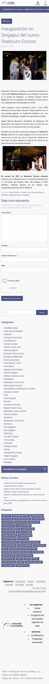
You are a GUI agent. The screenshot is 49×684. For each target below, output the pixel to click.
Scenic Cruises (10, 414)
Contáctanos (37, 635)
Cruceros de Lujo (28, 529)
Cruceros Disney (8, 532)
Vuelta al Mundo (8, 565)
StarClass (8, 433)
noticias (5, 555)
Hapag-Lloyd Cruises (13, 369)
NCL (30, 552)
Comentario (6, 213)
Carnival (18, 519)
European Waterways (13, 357)
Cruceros (27, 519)
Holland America (20, 552)
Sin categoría (10, 427)
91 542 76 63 (39, 588)
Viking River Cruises (13, 453)
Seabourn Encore (15, 195)
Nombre (5, 246)
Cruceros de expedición (11, 529)
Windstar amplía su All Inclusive (16, 492)
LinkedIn (9, 584)
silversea (38, 562)
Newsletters (38, 552)
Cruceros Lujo (26, 192)
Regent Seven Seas (13, 408)
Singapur (26, 195)
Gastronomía (7, 552)
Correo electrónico (9, 256)
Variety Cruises (10, 446)
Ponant (7, 401)
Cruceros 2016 (8, 522)
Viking (6, 449)
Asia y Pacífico (14, 192)
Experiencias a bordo (28, 549)
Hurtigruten (9, 379)
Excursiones (14, 549)
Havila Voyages (11, 373)
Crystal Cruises (10, 344)
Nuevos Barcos (37, 192)
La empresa (36, 604)
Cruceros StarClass (25, 545)
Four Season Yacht (12, 363)
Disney (5, 549)
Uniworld (8, 443)
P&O (6, 395)
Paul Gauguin (10, 398)
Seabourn (4, 195)
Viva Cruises (9, 459)
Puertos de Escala (12, 405)
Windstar (8, 462)
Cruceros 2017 (21, 522)
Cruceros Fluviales (9, 539)
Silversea (8, 424)
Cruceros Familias (25, 535)
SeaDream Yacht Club (14, 421)
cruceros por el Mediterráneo (13, 179)
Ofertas (19, 559)
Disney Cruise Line (12, 347)
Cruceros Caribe (8, 525)
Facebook (20, 581)
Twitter (30, 581)
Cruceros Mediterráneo (10, 542)
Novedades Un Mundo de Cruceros (19, 389)
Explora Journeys (11, 360)
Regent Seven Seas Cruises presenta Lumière (22, 489)
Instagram (41, 581)
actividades (6, 515)
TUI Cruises (9, 440)
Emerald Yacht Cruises (14, 353)
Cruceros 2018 (34, 522)
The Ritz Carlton (11, 437)
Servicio (36, 632)
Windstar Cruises (22, 565)
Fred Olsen (9, 366)
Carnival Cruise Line (13, 338)
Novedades (15, 555)
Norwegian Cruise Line (14, 382)
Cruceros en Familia (24, 532)
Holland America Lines (14, 376)
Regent (20, 562)
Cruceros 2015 (38, 519)
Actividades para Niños (21, 515)
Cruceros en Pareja (9, 535)
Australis (8, 334)
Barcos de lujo (7, 519)
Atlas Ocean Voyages (13, 331)
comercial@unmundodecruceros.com (27, 591)
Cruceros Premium (9, 545)
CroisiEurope (10, 341)
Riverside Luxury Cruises (15, 411)
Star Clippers (9, 430)
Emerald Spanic (11, 350)
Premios (35, 559)
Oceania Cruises (11, 392)
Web (3, 266)
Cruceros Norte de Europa (30, 542)
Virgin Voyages (10, 456)
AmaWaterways (11, 328)
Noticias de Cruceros (13, 385)
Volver (7, 21)
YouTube (19, 584)
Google (29, 584)
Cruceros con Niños (23, 525)
